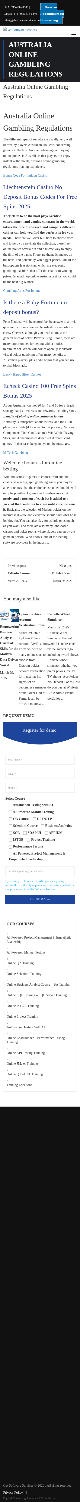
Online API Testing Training (26, 1053)
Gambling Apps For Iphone (21, 290)
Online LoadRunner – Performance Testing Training (36, 1040)
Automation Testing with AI (26, 1027)
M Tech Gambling (15, 452)
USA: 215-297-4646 (16, 7)
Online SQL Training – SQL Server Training (37, 995)
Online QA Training (20, 963)
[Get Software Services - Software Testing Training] (40, 29)
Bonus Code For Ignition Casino (25, 175)
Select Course (15, 798)
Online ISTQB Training (23, 1006)
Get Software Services (18, 1485)
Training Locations (19, 1085)
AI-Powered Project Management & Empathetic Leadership (39, 939)
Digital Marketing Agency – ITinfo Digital (30, 1498)
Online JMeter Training (22, 1063)
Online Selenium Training (24, 974)
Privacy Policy (13, 1492)
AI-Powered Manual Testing (26, 952)
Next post (65, 565)
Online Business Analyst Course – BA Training (38, 984)
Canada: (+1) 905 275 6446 (20, 13)
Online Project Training (22, 1016)
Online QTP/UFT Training (25, 1074)
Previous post (17, 565)
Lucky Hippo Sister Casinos (22, 374)
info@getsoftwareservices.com (22, 20)
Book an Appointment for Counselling (52, 14)
